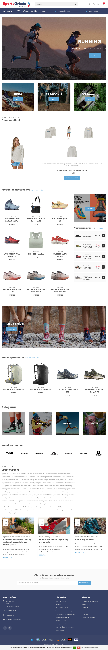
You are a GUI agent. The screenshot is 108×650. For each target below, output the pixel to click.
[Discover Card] (57, 639)
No (78, 647)
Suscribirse (85, 583)
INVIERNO (32, 413)
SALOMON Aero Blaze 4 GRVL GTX (36, 290)
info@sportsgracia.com (13, 619)
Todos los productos (88, 617)
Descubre (95, 55)
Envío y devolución (62, 624)
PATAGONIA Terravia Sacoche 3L (36, 219)
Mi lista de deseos (87, 611)
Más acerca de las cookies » (89, 647)
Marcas (42, 11)
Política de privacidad (62, 617)
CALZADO (5, 413)
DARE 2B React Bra (36, 254)
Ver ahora (18, 99)
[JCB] (63, 639)
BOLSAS (85, 413)
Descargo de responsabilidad (65, 614)
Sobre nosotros (61, 601)
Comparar (85, 614)
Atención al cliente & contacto (65, 627)
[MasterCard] (69, 639)
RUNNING (59, 413)
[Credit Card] (38, 639)
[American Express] (31, 639)
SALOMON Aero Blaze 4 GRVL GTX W (60, 290)
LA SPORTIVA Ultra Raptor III (12, 255)
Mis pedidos (86, 604)
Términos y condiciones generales (67, 611)
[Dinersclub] (50, 639)
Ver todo (100, 228)
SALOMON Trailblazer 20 (13, 389)
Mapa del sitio (60, 630)
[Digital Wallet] (44, 639)
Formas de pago (61, 621)
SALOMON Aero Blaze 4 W (12, 290)
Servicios (34, 11)
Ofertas (25, 11)
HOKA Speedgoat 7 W (60, 219)
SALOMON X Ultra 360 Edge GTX (94, 390)
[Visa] (76, 639)
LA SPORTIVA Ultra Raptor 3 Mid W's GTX (12, 221)
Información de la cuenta (90, 601)
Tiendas (58, 604)
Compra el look (72, 178)
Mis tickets (85, 608)
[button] (3, 48)
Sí (74, 647)
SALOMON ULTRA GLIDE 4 (60, 255)
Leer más (7, 558)
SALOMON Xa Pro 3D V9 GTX (67, 390)
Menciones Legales (62, 608)
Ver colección (37, 190)
